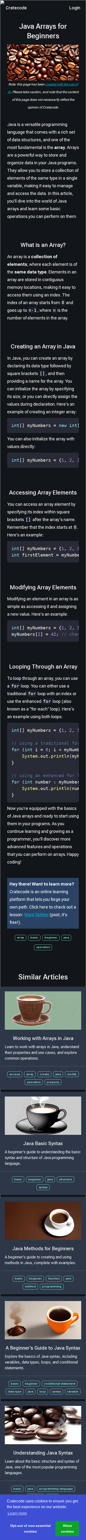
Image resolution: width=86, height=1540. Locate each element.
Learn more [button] (17, 1513)
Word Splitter (36, 914)
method (30, 1286)
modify (72, 1074)
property (53, 1082)
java (66, 937)
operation (43, 947)
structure (65, 1179)
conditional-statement (59, 1383)
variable (72, 1391)
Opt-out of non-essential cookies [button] (30, 1528)
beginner (50, 937)
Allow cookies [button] (67, 1528)
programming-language (56, 1488)
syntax (43, 1187)
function (53, 1278)
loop (42, 1391)
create (44, 1074)
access (14, 1074)
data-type (15, 1391)
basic (34, 937)
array (20, 937)
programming (51, 1286)
